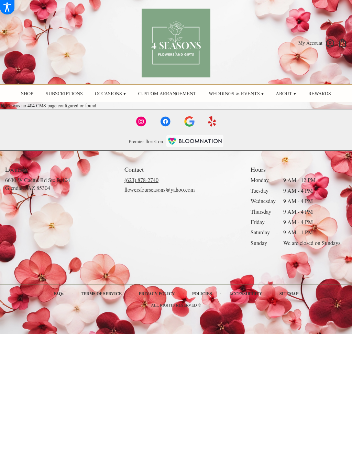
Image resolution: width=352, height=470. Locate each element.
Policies (202, 294)
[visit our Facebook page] (165, 121)
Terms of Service (101, 294)
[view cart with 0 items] (342, 42)
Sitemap (288, 294)
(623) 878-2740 (141, 179)
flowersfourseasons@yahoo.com (159, 189)
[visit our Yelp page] (212, 121)
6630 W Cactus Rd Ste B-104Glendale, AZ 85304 (37, 183)
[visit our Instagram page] (141, 121)
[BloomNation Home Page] (194, 141)
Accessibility (245, 294)
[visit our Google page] (189, 121)
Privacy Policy (157, 294)
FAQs (59, 294)
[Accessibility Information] (7, 7)
